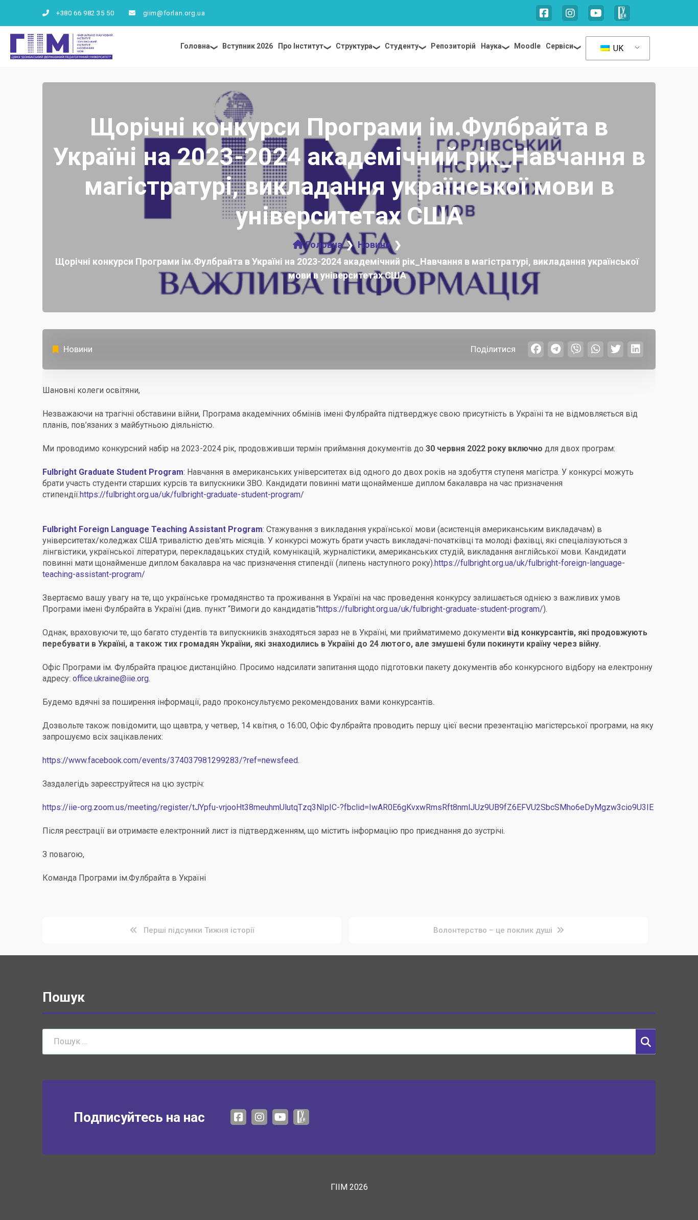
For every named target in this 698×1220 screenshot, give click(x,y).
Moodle (527, 46)
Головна (195, 46)
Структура (354, 46)
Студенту (401, 46)
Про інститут (300, 46)
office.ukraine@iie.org (111, 678)
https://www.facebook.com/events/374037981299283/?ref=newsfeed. (170, 760)
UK (617, 48)
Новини (77, 349)
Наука (491, 46)
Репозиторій (453, 46)
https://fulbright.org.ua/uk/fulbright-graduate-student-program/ (192, 494)
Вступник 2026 (247, 46)
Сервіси (559, 46)
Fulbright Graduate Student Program (112, 472)
